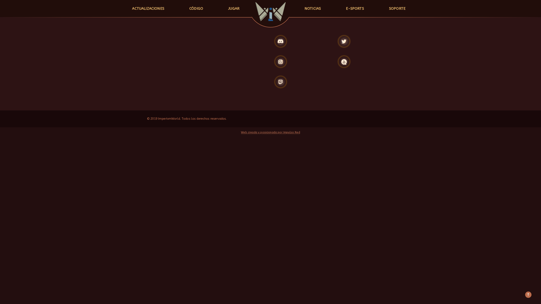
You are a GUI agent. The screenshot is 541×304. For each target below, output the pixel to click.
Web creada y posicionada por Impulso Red (270, 132)
